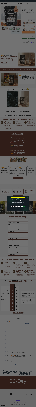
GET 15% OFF (23, 206)
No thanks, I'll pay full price (18, 209)
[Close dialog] (27, 197)
